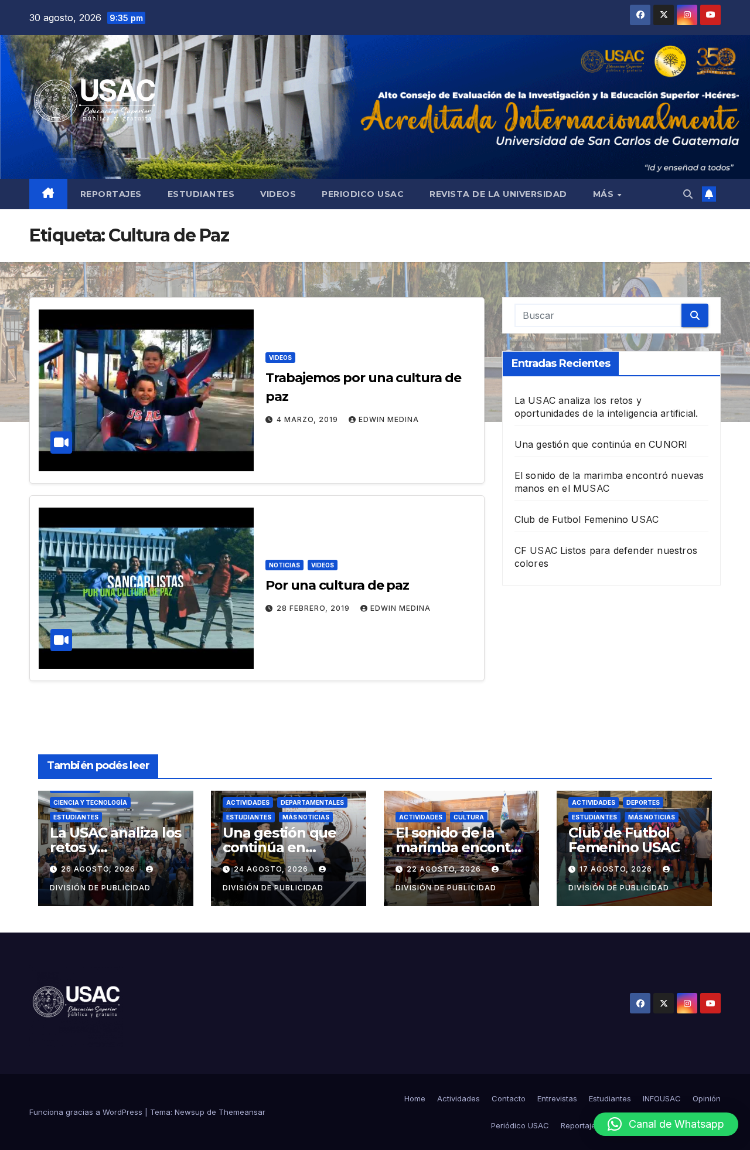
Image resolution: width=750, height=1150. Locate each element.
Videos (278, 194)
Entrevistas (557, 1098)
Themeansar (242, 1112)
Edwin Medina (389, 419)
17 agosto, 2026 (616, 869)
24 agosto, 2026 (272, 869)
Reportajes (111, 194)
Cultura (469, 817)
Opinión (707, 1098)
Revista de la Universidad (498, 194)
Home (414, 1098)
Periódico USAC (520, 1125)
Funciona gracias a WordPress (87, 1112)
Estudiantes (201, 194)
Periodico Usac (363, 194)
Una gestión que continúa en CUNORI (601, 444)
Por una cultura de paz (337, 585)
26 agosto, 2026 (99, 869)
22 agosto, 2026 (445, 869)
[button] (688, 194)
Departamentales (312, 802)
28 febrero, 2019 (314, 608)
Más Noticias (305, 817)
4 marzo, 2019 (308, 419)
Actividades (248, 802)
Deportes (643, 802)
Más (604, 194)
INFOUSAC (662, 1098)
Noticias (284, 565)
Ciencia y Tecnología (90, 802)
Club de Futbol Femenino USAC (586, 519)
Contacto (509, 1098)
